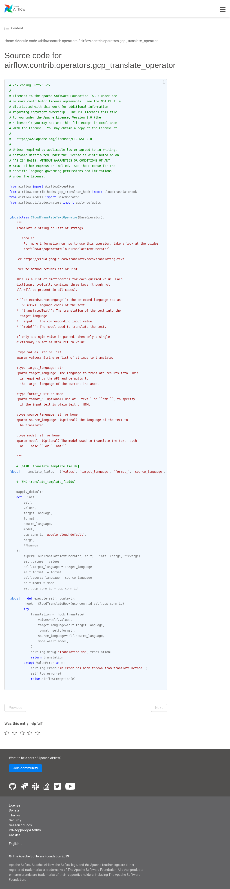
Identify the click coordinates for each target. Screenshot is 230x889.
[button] (15, 844)
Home (9, 41)
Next (159, 708)
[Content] (7, 28)
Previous (15, 708)
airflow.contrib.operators (58, 41)
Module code (26, 41)
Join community (25, 768)
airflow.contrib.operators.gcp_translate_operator (119, 41)
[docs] (14, 217)
